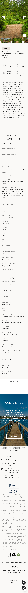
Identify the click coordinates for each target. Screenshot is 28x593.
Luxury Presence (14, 572)
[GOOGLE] (20, 562)
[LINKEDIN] (12, 562)
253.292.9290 (8, 465)
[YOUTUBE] (16, 562)
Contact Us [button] (14, 436)
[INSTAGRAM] (7, 562)
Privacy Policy (21, 581)
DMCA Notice (14, 583)
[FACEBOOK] (3, 562)
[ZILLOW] (24, 562)
